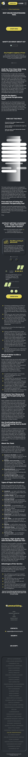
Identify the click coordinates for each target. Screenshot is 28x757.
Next (16, 259)
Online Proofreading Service (14, 737)
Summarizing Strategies (14, 665)
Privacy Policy (14, 618)
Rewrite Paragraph (14, 721)
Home (14, 611)
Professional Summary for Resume (14, 708)
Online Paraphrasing (14, 732)
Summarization (14, 711)
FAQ (14, 615)
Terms (14, 616)
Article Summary (14, 702)
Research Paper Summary (14, 675)
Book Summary (14, 693)
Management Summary (14, 714)
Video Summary (14, 695)
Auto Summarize (14, 677)
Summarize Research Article (14, 718)
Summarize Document (14, 744)
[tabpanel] (14, 52)
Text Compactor (14, 682)
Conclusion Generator (14, 661)
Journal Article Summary (14, 700)
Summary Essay (14, 691)
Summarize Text (14, 748)
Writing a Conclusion (14, 716)
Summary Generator (14, 613)
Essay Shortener (14, 668)
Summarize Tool (14, 663)
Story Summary (14, 739)
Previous (11, 259)
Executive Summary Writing (14, 705)
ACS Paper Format (14, 734)
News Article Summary (14, 698)
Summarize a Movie (14, 746)
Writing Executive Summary (14, 741)
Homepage (4, 9)
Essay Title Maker (14, 728)
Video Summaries (14, 670)
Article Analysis (14, 672)
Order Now (13, 3)
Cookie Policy (14, 620)
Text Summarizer (14, 688)
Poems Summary (14, 679)
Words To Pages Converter (14, 725)
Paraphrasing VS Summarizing (14, 684)
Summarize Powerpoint (14, 686)
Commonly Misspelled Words (14, 730)
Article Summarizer (14, 659)
